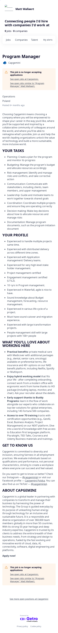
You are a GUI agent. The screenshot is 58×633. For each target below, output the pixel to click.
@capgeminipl (30, 477)
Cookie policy (35, 626)
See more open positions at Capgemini (29, 599)
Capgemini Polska (35, 480)
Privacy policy (22, 626)
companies (21, 39)
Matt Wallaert (24, 9)
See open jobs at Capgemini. (24, 79)
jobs (8, 39)
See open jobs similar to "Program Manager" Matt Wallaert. (27, 85)
